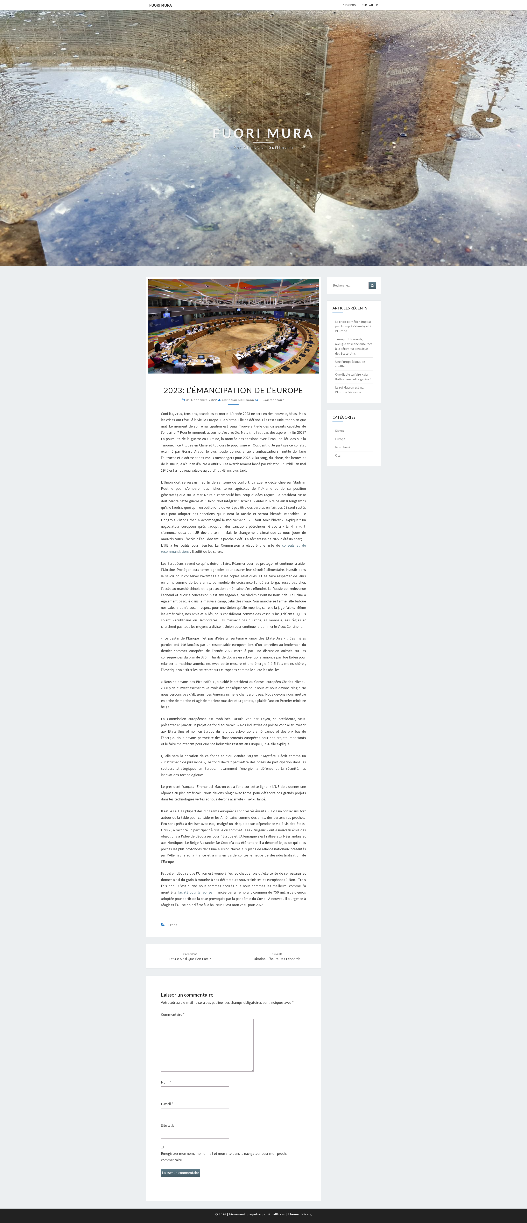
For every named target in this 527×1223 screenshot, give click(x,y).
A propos (349, 5)
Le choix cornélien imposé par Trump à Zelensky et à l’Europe (353, 326)
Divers (339, 431)
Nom (166, 1082)
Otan (338, 455)
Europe (171, 924)
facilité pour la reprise (195, 892)
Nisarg (306, 1214)
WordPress (276, 1214)
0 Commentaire (272, 400)
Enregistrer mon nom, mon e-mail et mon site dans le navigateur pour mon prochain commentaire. (225, 1156)
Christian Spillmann (238, 400)
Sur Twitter (370, 5)
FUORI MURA (160, 5)
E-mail (167, 1103)
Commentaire (173, 1014)
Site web (167, 1125)
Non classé (342, 447)
